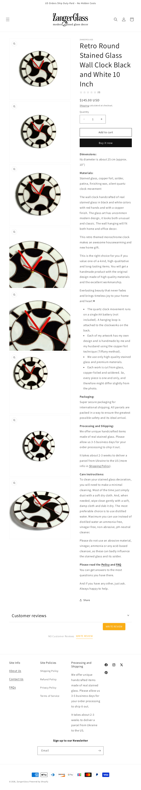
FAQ (118, 564)
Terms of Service (49, 696)
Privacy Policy (48, 687)
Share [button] (86, 600)
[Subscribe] (99, 750)
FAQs (12, 687)
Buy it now (106, 143)
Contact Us (16, 679)
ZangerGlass (23, 781)
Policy (105, 564)
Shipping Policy (99, 466)
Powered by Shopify (38, 781)
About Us (15, 671)
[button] (8, 19)
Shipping (84, 105)
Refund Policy (48, 679)
